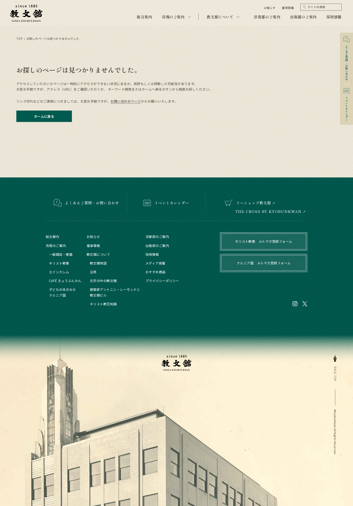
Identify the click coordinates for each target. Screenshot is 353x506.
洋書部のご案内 (267, 16)
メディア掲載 (155, 263)
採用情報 (334, 16)
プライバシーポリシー (162, 280)
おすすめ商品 (155, 271)
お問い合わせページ (126, 101)
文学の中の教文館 (103, 280)
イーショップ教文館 (253, 202)
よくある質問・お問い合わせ (347, 61)
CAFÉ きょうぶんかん (65, 280)
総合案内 (144, 16)
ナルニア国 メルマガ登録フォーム (264, 262)
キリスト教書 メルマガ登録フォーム (263, 241)
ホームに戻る (44, 116)
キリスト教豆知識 (103, 303)
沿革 (93, 271)
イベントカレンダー (347, 107)
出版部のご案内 (303, 16)
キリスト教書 (59, 263)
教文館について (220, 16)
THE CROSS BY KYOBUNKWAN (268, 211)
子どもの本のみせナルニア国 (62, 292)
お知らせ (270, 8)
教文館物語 (98, 263)
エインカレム (59, 271)
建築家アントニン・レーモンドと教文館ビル (115, 292)
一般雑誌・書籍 (61, 254)
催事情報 (288, 8)
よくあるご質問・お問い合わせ (92, 202)
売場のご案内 (173, 16)
